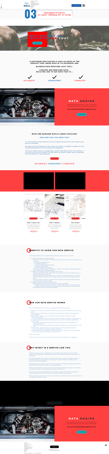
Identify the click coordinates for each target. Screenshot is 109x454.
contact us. (74, 337)
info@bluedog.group (55, 450)
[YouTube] (1, 7)
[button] (83, 5)
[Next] (102, 38)
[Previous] (7, 38)
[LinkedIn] (1, 6)
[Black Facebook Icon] (1, 4)
